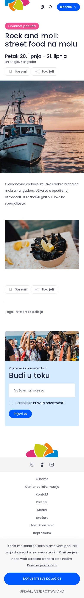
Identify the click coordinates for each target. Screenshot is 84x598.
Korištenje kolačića (42, 565)
